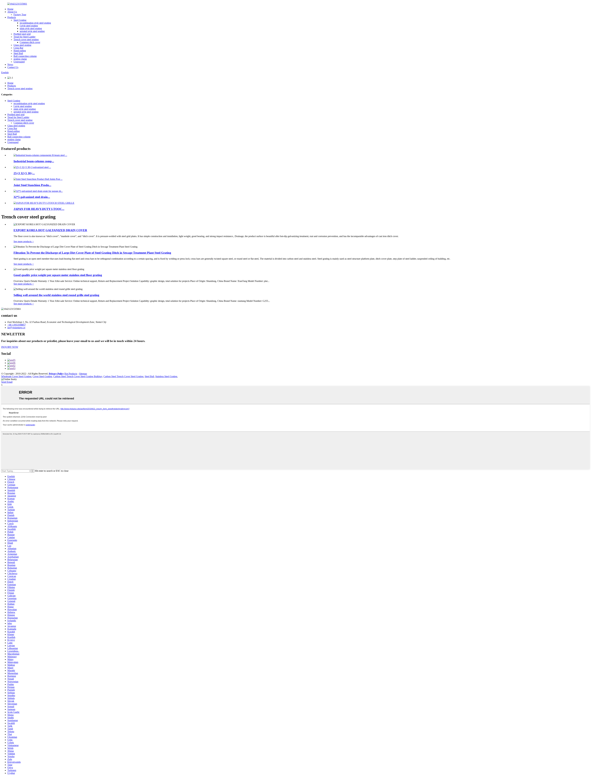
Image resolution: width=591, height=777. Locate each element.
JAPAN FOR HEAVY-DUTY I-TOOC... (39, 209)
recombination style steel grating (35, 23)
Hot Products (70, 373)
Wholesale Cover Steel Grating (16, 376)
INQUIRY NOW (9, 347)
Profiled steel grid (22, 34)
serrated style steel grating (32, 31)
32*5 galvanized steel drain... (32, 197)
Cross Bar (18, 48)
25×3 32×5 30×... (24, 173)
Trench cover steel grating (26, 39)
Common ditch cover (30, 42)
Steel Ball (18, 53)
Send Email (6, 382)
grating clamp (20, 59)
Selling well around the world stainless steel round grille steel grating (56, 295)
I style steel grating (29, 25)
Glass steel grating (22, 45)
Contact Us (12, 67)
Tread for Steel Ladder (24, 36)
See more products (24, 241)
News (10, 64)
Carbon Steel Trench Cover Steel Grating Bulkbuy (77, 376)
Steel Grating (20, 20)
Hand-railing (20, 50)
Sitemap (83, 373)
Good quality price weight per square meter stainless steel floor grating (58, 275)
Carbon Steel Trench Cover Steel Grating (123, 376)
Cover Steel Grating (42, 376)
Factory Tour (20, 14)
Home (10, 9)
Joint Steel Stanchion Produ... (32, 185)
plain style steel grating (31, 28)
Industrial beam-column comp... (34, 161)
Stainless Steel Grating (166, 376)
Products (11, 17)
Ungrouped (19, 61)
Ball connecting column (25, 56)
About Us (12, 11)
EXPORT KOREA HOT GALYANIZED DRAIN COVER (50, 230)
